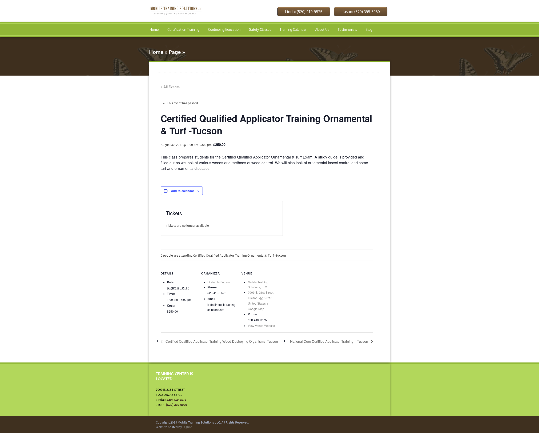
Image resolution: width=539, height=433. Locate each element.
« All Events (170, 86)
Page (175, 52)
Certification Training (183, 29)
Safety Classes (260, 29)
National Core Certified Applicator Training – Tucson (329, 341)
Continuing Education (224, 29)
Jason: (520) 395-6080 (361, 11)
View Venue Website (261, 326)
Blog (369, 29)
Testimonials (347, 29)
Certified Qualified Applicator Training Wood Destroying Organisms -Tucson (221, 341)
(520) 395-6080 (176, 404)
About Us (322, 29)
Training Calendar (293, 29)
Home (154, 29)
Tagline (187, 427)
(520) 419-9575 (175, 399)
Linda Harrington (218, 282)
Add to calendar (182, 191)
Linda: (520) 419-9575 (303, 11)
